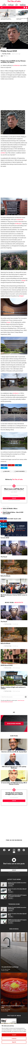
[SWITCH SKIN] (24, 7)
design (23, 280)
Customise (14, 1038)
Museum (19, 223)
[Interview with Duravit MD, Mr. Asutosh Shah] (14, 744)
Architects (16, 393)
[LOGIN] (26, 7)
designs (21, 296)
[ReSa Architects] (14, 567)
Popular (10, 5)
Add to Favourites (20, 471)
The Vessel (4, 556)
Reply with (26, 697)
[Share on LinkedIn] (18, 465)
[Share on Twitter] (4, 468)
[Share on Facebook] (4, 465)
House (8, 322)
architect (3, 153)
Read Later (7, 471)
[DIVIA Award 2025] (14, 656)
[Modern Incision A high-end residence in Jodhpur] (14, 678)
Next (27, 15)
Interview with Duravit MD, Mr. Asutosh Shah (14, 752)
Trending (23, 5)
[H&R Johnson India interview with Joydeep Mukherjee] (14, 759)
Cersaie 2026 (5, 537)
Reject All (14, 1042)
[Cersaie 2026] (14, 529)
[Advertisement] (14, 95)
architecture (16, 65)
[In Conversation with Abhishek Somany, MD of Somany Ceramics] (14, 775)
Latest (4, 5)
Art (16, 223)
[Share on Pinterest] (11, 465)
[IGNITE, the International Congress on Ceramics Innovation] (4, 897)
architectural (19, 219)
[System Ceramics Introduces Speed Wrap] (4, 890)
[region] (14, 1034)
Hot (16, 5)
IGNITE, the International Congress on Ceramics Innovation (17, 896)
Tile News (3, 592)
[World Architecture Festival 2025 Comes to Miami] (14, 586)
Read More (10, 885)
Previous (0, 15)
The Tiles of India (14, 1)
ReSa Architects (5, 576)
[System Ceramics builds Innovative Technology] (8, 13)
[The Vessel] (14, 548)
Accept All (14, 1034)
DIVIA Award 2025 (7, 665)
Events (2, 535)
